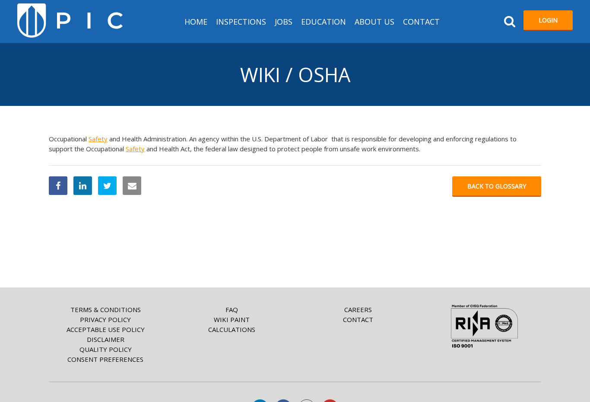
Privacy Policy (105, 319)
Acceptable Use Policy (106, 329)
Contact (421, 21)
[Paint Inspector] (70, 20)
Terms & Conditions (105, 309)
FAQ (231, 309)
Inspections (241, 21)
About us (374, 21)
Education (323, 21)
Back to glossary (496, 186)
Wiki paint (232, 319)
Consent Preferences (105, 359)
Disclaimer (105, 339)
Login (548, 20)
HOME (195, 21)
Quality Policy (105, 349)
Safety (98, 138)
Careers (358, 309)
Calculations (231, 329)
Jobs (283, 21)
